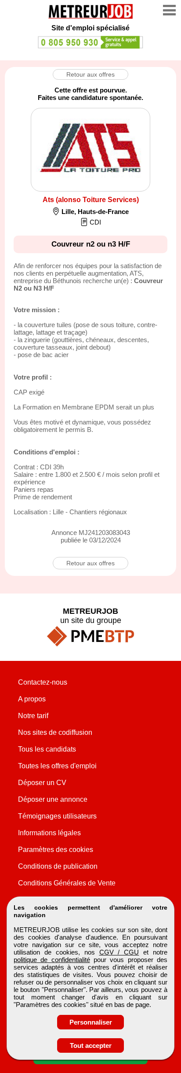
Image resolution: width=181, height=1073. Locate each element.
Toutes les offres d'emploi (57, 766)
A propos (32, 699)
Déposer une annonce (52, 799)
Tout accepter (91, 1045)
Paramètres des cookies (55, 849)
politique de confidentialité (52, 959)
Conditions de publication (58, 866)
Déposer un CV (42, 782)
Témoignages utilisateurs (57, 816)
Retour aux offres (90, 74)
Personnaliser (90, 1022)
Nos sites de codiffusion (55, 732)
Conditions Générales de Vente (67, 883)
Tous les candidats (47, 749)
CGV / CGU (119, 952)
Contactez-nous (42, 682)
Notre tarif (33, 715)
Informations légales (49, 833)
